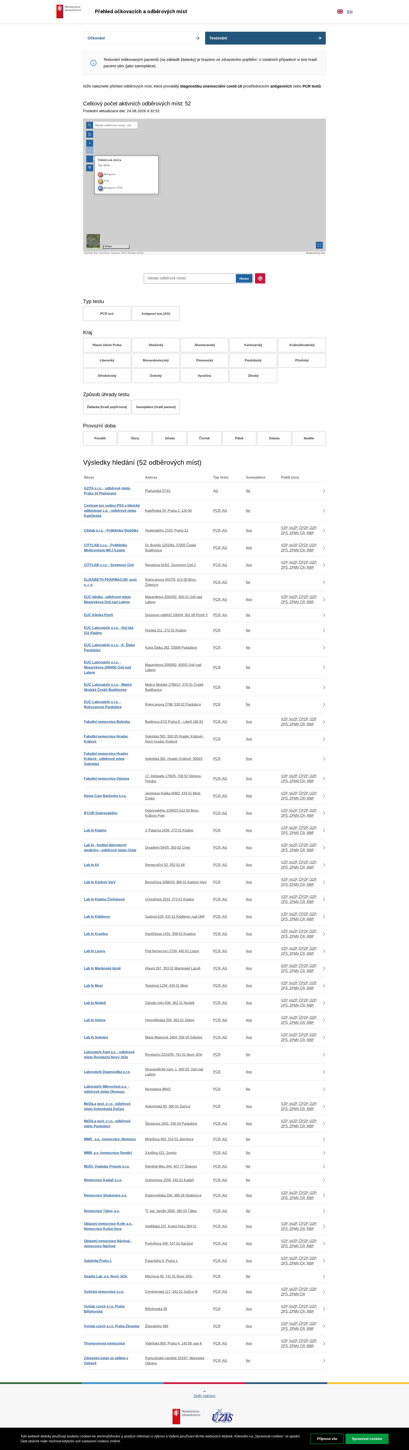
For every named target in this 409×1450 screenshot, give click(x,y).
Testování (218, 38)
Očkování (96, 38)
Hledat (244, 278)
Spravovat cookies (367, 1439)
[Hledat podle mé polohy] (260, 278)
